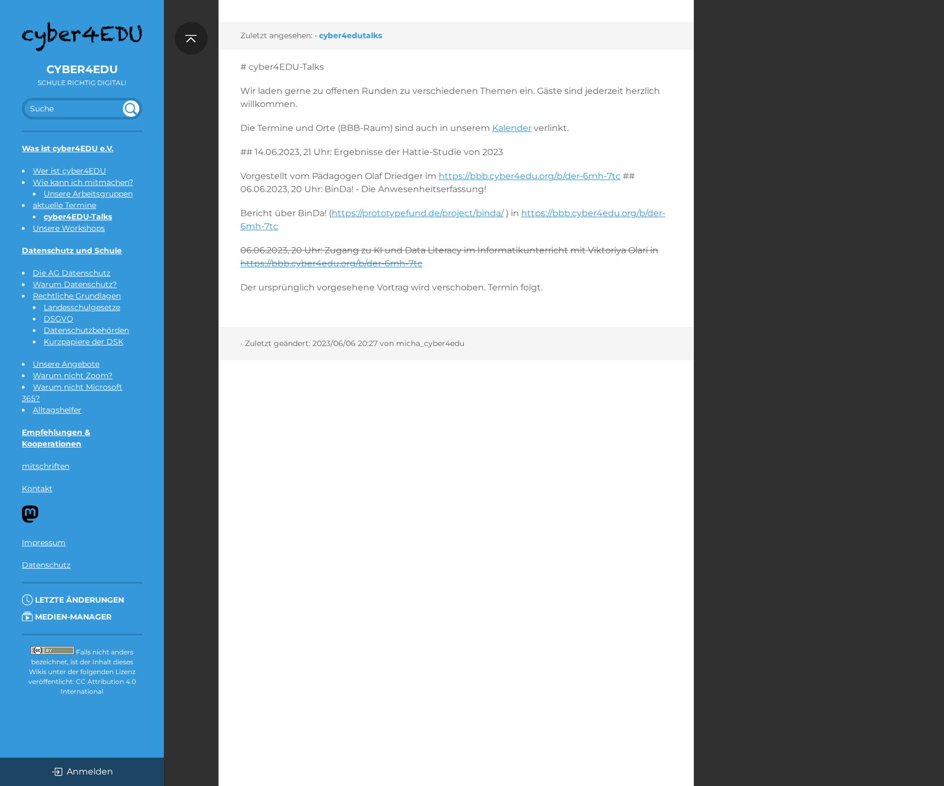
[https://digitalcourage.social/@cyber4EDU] (30, 520)
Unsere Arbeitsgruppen (88, 194)
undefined (131, 108)
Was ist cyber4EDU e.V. (68, 148)
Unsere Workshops (69, 228)
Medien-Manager (72, 617)
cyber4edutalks (350, 35)
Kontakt (37, 488)
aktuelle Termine (64, 205)
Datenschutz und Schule (72, 250)
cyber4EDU (82, 69)
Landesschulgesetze (82, 307)
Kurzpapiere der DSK (83, 342)
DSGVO (58, 319)
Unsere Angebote (66, 364)
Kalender (512, 128)
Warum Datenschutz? (75, 284)
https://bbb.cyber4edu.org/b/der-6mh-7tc (530, 176)
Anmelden (90, 771)
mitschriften (45, 466)
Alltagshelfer (57, 410)
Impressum (44, 542)
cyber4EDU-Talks (78, 217)
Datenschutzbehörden (86, 330)
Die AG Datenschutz (71, 273)
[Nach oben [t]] (191, 38)
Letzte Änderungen (78, 600)
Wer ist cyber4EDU (69, 171)
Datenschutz (46, 565)
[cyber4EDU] (82, 37)
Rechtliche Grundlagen (77, 296)
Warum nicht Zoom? (73, 375)
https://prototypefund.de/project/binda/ (418, 213)
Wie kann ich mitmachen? (83, 182)
